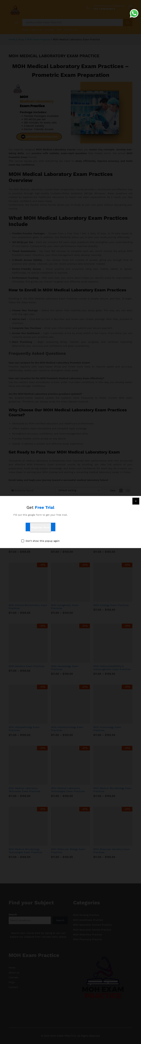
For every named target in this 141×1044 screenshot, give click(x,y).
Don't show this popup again (43, 541)
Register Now (40, 527)
